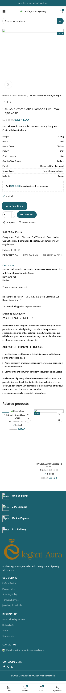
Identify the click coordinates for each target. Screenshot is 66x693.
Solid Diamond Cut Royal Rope (45, 95)
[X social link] (15, 250)
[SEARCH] (60, 21)
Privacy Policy (9, 588)
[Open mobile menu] (4, 11)
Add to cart (26, 214)
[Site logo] (33, 11)
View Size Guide (15, 206)
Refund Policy (9, 583)
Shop (5, 630)
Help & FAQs (8, 625)
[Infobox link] (33, 496)
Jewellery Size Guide (12, 605)
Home (5, 95)
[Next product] (10, 102)
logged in (19, 306)
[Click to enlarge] (8, 84)
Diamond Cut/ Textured (33, 237)
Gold (49, 237)
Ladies (56, 237)
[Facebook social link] (11, 250)
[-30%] (17, 411)
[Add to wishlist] (28, 414)
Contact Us (8, 636)
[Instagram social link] (19, 250)
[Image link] (33, 549)
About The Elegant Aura (13, 619)
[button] (28, 419)
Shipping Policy (9, 594)
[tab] (10, 255)
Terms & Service (10, 599)
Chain (17, 237)
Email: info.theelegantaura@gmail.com (25, 650)
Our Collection (19, 95)
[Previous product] (4, 102)
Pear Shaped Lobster (28, 240)
